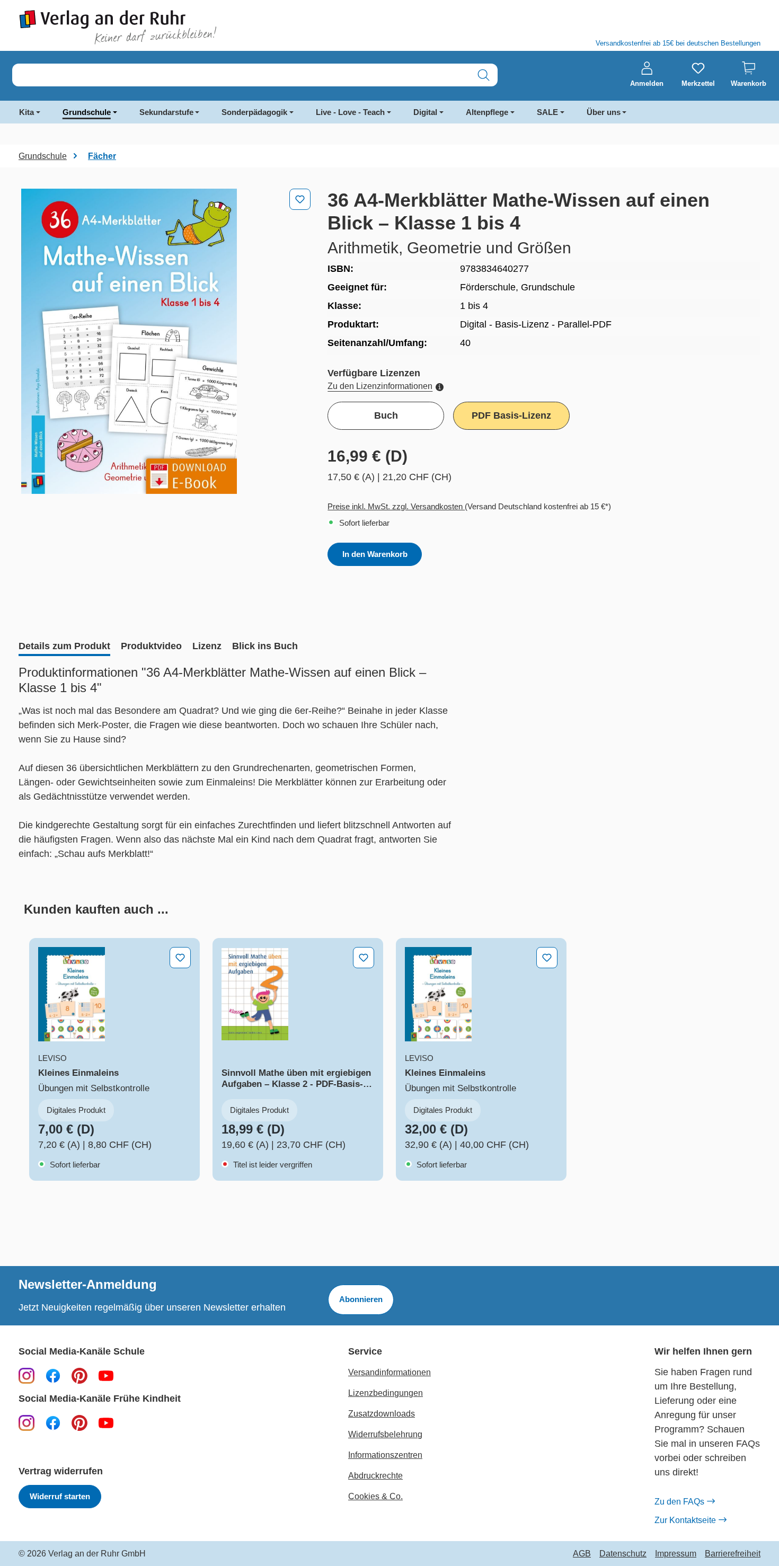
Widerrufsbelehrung (385, 1434)
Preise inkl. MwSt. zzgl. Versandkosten (396, 506)
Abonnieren (361, 1299)
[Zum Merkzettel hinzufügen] (300, 199)
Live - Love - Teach (350, 112)
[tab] (64, 647)
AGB (582, 1554)
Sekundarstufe (166, 112)
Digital (425, 112)
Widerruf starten (60, 1496)
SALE (547, 112)
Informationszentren (385, 1454)
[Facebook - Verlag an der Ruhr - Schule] (53, 1375)
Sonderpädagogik (254, 112)
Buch (386, 415)
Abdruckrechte (375, 1475)
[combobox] (241, 75)
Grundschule (87, 112)
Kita (26, 112)
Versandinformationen (389, 1372)
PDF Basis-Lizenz (511, 415)
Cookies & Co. (375, 1496)
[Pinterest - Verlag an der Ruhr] (79, 1375)
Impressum (675, 1554)
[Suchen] (484, 75)
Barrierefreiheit (732, 1554)
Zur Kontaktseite (685, 1520)
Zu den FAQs (679, 1501)
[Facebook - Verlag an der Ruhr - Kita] (53, 1422)
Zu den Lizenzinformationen (379, 386)
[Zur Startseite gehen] (199, 27)
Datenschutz (623, 1554)
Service (365, 1352)
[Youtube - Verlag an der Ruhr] (106, 1375)
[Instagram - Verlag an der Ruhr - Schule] (26, 1375)
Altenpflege (487, 112)
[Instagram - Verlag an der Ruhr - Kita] (26, 1422)
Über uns (604, 112)
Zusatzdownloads (381, 1413)
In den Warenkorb (375, 554)
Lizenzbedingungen (385, 1392)
